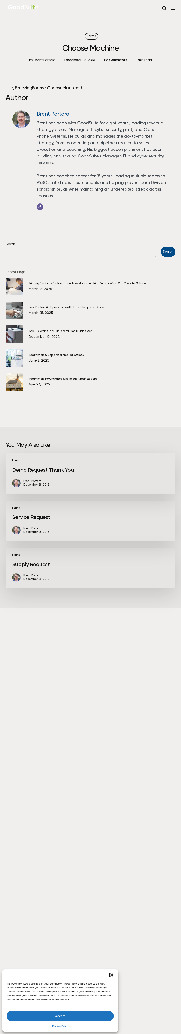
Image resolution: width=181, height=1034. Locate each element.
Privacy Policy (60, 1026)
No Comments (115, 60)
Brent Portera (44, 60)
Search (10, 244)
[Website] (40, 206)
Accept (60, 1016)
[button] (111, 975)
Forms (91, 36)
